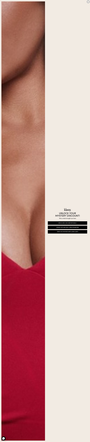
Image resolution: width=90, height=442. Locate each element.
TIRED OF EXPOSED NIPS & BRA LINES (67, 231)
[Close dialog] (88, 2)
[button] (3, 438)
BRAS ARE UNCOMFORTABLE (67, 223)
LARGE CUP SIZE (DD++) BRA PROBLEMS (67, 227)
